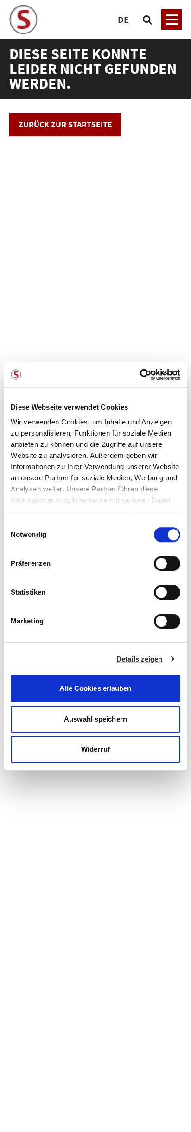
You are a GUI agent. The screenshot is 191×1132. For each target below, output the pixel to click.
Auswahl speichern (95, 719)
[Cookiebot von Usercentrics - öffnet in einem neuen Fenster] (139, 375)
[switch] (167, 564)
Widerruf (95, 749)
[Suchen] (147, 19)
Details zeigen (139, 659)
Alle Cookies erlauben (95, 688)
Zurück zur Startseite (65, 124)
